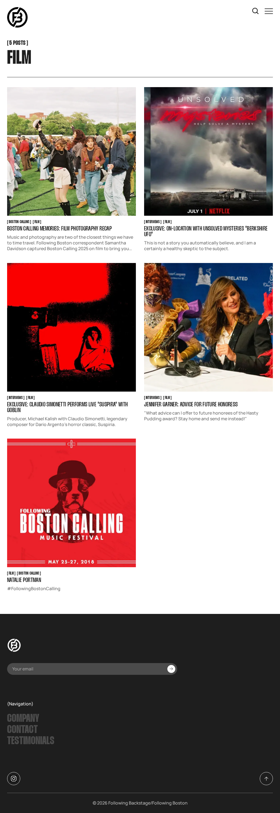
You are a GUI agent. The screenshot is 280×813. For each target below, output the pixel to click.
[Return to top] (266, 778)
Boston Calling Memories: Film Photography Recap (59, 229)
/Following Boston (169, 803)
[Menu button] (269, 11)
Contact (22, 730)
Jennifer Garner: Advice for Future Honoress (191, 405)
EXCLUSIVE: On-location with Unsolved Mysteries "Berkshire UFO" (205, 232)
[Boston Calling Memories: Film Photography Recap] (71, 151)
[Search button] (256, 11)
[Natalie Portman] (71, 503)
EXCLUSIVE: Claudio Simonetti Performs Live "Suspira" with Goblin (67, 407)
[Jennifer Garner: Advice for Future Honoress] (208, 327)
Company (23, 719)
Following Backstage (129, 803)
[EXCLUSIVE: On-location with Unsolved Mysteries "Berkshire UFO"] (208, 151)
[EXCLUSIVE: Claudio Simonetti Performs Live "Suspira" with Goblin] (71, 327)
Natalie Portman (24, 581)
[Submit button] (171, 669)
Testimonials (30, 741)
